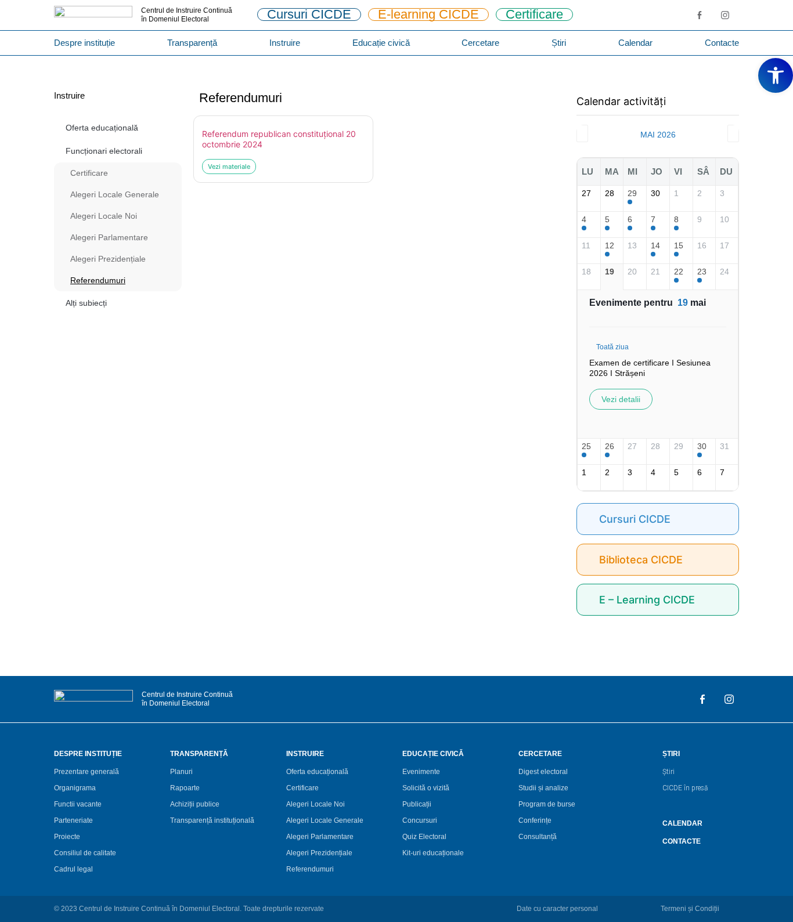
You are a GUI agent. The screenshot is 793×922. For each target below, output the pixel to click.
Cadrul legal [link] (73, 869)
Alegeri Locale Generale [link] (114, 194)
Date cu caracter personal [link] (557, 909)
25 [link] (586, 446)
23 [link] (702, 271)
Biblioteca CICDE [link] (641, 560)
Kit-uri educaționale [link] (433, 853)
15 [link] (678, 245)
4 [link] (584, 219)
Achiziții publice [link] (194, 804)
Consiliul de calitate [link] (85, 853)
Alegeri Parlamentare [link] (109, 237)
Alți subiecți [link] (86, 303)
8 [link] (676, 219)
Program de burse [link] (546, 804)
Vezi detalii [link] (620, 399)
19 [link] (609, 271)
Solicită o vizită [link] (425, 788)
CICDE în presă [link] (685, 788)
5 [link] (607, 219)
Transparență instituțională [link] (212, 820)
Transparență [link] (192, 43)
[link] (775, 75)
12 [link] (609, 245)
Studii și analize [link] (543, 788)
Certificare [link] (89, 173)
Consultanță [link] (537, 837)
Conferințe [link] (535, 820)
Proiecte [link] (67, 837)
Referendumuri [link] (97, 280)
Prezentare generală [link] (86, 772)
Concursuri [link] (419, 820)
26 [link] (609, 446)
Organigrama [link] (75, 788)
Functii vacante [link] (78, 804)
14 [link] (655, 245)
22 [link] (678, 271)
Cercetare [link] (480, 43)
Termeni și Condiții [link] (690, 909)
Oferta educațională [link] (102, 127)
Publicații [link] (416, 804)
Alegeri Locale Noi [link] (103, 215)
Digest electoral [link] (543, 772)
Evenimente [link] (421, 772)
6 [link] (630, 219)
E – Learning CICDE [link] (647, 600)
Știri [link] (559, 43)
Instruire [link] (284, 43)
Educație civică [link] (381, 43)
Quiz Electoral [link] (424, 837)
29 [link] (632, 193)
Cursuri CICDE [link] (635, 519)
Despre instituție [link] (84, 43)
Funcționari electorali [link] (104, 151)
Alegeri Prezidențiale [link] (108, 258)
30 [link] (702, 446)
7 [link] (653, 219)
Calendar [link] (635, 43)
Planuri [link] (181, 772)
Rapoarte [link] (185, 788)
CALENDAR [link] (682, 823)
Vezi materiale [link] (229, 166)
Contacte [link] (722, 43)
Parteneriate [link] (73, 820)
